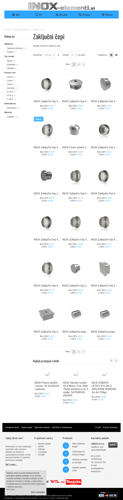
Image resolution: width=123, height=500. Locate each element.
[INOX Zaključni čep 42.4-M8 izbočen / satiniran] (47, 268)
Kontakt (41, 455)
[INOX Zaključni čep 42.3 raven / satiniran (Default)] (104, 222)
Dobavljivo (13, 108)
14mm (11, 81)
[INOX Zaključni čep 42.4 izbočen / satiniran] (47, 222)
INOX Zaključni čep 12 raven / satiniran (56, 193)
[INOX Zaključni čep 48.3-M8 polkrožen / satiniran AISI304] (75, 84)
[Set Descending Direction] (58, 55)
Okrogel (12, 68)
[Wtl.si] (57, 480)
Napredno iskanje (42, 427)
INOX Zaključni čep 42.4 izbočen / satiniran (58, 239)
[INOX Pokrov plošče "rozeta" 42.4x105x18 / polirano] (47, 373)
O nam (98, 427)
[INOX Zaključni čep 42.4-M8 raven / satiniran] (75, 176)
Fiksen (11, 61)
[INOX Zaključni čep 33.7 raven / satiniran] (75, 222)
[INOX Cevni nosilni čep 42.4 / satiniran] (75, 130)
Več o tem (10, 489)
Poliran (11, 52)
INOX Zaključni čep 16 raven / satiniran (84, 285)
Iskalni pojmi (26, 427)
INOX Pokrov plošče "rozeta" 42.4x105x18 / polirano (47, 385)
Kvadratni (12, 64)
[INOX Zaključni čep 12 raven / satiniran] (47, 176)
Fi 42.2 (11, 95)
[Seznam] (116, 55)
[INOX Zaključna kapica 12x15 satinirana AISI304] (75, 314)
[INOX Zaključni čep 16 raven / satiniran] (75, 268)
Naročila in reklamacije (62, 427)
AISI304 (12, 117)
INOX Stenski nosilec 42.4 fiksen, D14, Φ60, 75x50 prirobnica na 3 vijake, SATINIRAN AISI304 (75, 389)
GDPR (41, 446)
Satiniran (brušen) (17, 48)
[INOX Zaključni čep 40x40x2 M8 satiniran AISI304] (47, 314)
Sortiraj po (37, 55)
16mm (11, 84)
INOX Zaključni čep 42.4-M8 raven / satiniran (87, 193)
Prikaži (66, 55)
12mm (11, 77)
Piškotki (41, 449)
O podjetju (42, 452)
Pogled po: (102, 55)
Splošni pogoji (44, 444)
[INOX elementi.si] (61, 6)
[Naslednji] (83, 64)
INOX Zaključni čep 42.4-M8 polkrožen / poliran (60, 147)
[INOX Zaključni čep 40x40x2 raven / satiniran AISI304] (104, 268)
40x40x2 (12, 88)
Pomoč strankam (110, 427)
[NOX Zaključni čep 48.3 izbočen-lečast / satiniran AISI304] (104, 84)
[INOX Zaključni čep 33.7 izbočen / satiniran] (47, 84)
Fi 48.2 (11, 99)
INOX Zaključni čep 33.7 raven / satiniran (85, 239)
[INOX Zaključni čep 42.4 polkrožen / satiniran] (104, 130)
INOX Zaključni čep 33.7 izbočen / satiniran (58, 101)
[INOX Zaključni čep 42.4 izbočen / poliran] (104, 176)
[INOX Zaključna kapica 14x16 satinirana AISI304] (104, 314)
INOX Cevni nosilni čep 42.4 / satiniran (84, 147)
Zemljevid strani (12, 427)
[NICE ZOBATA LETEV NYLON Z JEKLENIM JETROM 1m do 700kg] (104, 373)
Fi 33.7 (11, 92)
